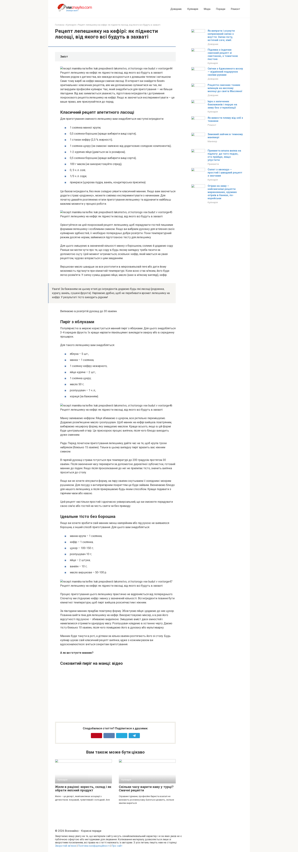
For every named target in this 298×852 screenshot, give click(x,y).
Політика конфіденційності (94, 845)
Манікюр (212, 141)
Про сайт (117, 845)
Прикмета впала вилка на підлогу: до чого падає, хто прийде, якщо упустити (224, 155)
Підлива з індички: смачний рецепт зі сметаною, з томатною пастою (223, 54)
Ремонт (235, 9)
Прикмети (213, 164)
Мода (207, 9)
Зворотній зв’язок (65, 845)
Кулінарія (192, 9)
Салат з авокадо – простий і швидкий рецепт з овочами (225, 172)
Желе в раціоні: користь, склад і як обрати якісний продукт (83, 788)
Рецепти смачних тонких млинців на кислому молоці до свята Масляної (225, 88)
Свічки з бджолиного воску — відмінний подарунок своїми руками (225, 71)
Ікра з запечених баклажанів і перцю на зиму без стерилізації (222, 104)
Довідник (176, 9)
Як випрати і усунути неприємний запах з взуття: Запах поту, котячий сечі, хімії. (221, 35)
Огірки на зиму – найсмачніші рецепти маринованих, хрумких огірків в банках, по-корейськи (222, 192)
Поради (220, 9)
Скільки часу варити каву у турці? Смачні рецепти (146, 788)
